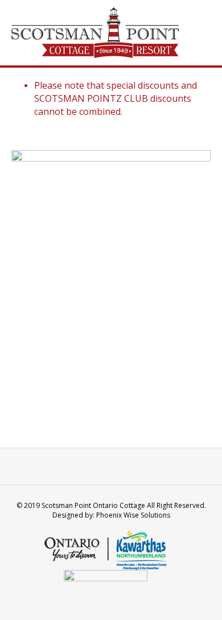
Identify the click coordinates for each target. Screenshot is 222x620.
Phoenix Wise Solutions (133, 515)
